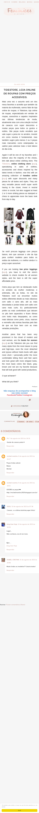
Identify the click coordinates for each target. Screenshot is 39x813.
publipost (24, 406)
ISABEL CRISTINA (13, 560)
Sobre (15, 2)
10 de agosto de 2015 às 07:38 (22, 506)
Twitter (19, 395)
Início (7, 2)
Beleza (22, 2)
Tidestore (6, 164)
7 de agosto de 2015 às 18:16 (19, 438)
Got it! (19, 810)
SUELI (9, 506)
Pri (8, 438)
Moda (30, 2)
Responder (10, 446)
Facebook (11, 395)
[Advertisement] (19, 62)
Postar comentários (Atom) (15, 604)
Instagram (27, 395)
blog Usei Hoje (12, 524)
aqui (34, 164)
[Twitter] (30, 422)
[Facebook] (21, 422)
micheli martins (12, 456)
